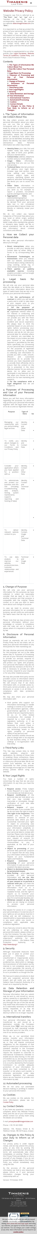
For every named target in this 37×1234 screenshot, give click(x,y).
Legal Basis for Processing (20, 73)
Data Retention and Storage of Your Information (20, 95)
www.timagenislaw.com (21, 23)
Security (12, 91)
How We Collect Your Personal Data (20, 70)
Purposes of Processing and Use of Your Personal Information (20, 77)
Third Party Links (16, 87)
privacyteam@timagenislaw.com (21, 1121)
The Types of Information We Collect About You (20, 66)
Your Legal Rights (16, 89)
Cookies (13, 102)
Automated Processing (19, 100)
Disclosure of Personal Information (20, 84)
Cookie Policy (25, 55)
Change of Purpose (17, 81)
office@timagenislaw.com (18, 1206)
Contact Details (16, 104)
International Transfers (20, 98)
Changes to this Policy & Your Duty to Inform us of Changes (20, 108)
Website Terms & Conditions (18, 54)
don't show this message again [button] (18, 1223)
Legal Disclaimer (20, 53)
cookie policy (18, 1232)
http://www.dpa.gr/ (10, 944)
